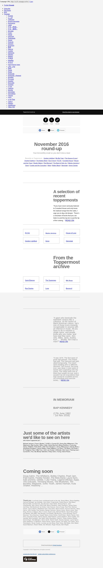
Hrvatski (10, 31)
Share (43, 130)
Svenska (10, 84)
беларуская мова (13, 21)
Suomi (10, 40)
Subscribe (7, 8)
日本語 (10, 58)
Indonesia (11, 53)
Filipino (10, 103)
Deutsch (10, 44)
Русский (11, 79)
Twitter (9, 5)
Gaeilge (10, 51)
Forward (62, 130)
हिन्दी (9, 47)
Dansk (10, 34)
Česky (10, 33)
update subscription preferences (46, 554)
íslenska (10, 54)
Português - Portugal (14, 75)
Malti (9, 68)
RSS (5, 12)
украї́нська (11, 105)
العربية (10, 18)
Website (57, 123)
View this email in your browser (70, 112)
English (10, 16)
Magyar (10, 49)
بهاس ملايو (11, 66)
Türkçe (10, 101)
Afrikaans (11, 19)
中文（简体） (13, 27)
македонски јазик (14, 64)
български (11, 23)
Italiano (10, 56)
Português (11, 74)
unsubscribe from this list (30, 554)
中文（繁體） (13, 29)
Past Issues (7, 10)
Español (10, 81)
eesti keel (11, 36)
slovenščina (11, 93)
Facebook (45, 123)
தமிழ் (9, 97)
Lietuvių (10, 88)
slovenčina (11, 92)
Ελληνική (11, 45)
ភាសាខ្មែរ (10, 60)
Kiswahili (11, 83)
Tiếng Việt (11, 107)
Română (10, 77)
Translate (7, 14)
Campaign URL (5, 1)
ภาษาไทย (11, 99)
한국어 (10, 62)
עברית (10, 86)
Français (10, 42)
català (10, 25)
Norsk (10, 70)
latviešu (10, 90)
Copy (31, 1)
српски (10, 95)
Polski (10, 72)
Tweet (52, 130)
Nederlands (11, 38)
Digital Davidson (57, 545)
